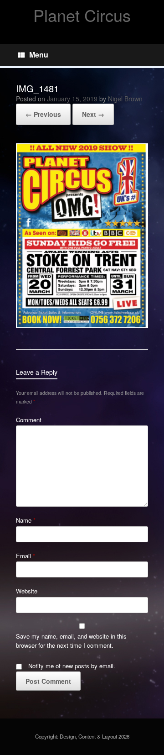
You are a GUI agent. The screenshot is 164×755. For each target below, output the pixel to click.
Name (26, 520)
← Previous (43, 114)
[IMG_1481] (82, 325)
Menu (38, 54)
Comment (28, 419)
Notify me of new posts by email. (71, 665)
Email (25, 555)
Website (26, 591)
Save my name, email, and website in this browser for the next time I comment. (71, 641)
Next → (93, 114)
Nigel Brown (125, 98)
